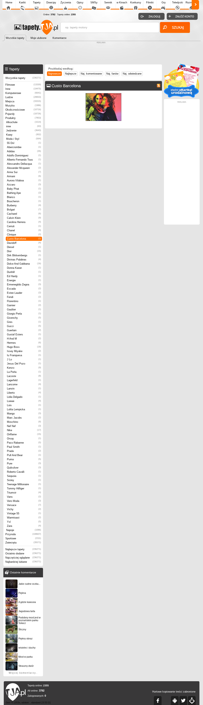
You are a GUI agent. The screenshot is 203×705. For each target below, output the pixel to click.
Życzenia (65, 2)
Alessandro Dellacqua (24, 163)
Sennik (108, 2)
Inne (23, 88)
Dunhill (24, 272)
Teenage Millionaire (24, 484)
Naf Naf (24, 426)
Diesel (24, 247)
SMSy (94, 2)
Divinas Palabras (24, 259)
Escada (24, 288)
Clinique (24, 234)
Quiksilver (24, 467)
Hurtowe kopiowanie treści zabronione (173, 691)
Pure (24, 463)
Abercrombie (24, 147)
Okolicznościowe (23, 109)
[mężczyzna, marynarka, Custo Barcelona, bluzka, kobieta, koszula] (103, 94)
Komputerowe (23, 93)
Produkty (23, 118)
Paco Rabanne (24, 442)
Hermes (24, 342)
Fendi (24, 297)
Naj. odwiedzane (132, 73)
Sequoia (24, 475)
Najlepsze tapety (23, 549)
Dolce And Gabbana (24, 263)
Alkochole (23, 122)
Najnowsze (54, 73)
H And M (24, 338)
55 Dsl (24, 143)
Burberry (24, 205)
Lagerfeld (24, 380)
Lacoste (24, 376)
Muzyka (23, 105)
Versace (24, 505)
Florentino (24, 301)
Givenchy (24, 317)
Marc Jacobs (24, 417)
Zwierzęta (23, 542)
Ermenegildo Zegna (24, 284)
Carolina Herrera (24, 222)
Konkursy (135, 2)
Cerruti (24, 226)
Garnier (24, 305)
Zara (24, 525)
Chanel (24, 230)
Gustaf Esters (24, 334)
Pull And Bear (24, 455)
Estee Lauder (24, 292)
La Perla (24, 371)
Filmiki (150, 2)
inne (23, 126)
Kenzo (24, 367)
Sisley (24, 480)
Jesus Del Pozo (24, 363)
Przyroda (23, 534)
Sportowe (23, 538)
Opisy (80, 2)
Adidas (24, 151)
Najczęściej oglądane (23, 557)
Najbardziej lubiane (23, 561)
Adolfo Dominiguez (24, 155)
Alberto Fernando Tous (24, 159)
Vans (24, 496)
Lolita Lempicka (24, 409)
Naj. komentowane (91, 73)
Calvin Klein (24, 217)
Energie (24, 280)
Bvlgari (24, 209)
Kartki (22, 2)
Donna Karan (24, 267)
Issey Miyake (24, 351)
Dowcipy (51, 2)
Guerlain (24, 330)
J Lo (24, 359)
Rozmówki (191, 2)
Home (9, 2)
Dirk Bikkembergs (24, 255)
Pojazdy (23, 113)
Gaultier (24, 309)
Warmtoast (24, 517)
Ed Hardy (24, 276)
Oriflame (24, 434)
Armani (24, 176)
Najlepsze (70, 73)
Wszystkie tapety (23, 78)
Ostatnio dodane (23, 553)
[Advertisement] (101, 53)
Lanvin (24, 388)
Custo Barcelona (24, 238)
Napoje (23, 530)
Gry (164, 2)
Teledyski (177, 2)
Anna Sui (24, 172)
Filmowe (23, 84)
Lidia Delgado (24, 396)
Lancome (24, 384)
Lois (24, 405)
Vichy (24, 509)
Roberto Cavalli (24, 471)
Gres (24, 321)
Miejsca (23, 101)
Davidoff (24, 242)
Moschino (24, 421)
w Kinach (122, 2)
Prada (24, 451)
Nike (24, 430)
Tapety (37, 2)
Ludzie (23, 97)
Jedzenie (23, 130)
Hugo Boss (24, 346)
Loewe (24, 401)
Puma (24, 459)
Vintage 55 (24, 513)
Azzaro (24, 184)
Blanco (24, 197)
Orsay (24, 438)
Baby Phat (24, 188)
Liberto (24, 392)
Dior (24, 251)
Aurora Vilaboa (24, 180)
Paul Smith (24, 446)
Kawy (23, 134)
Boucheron (24, 201)
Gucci (24, 326)
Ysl (24, 521)
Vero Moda (24, 500)
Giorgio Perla (24, 313)
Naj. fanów (112, 73)
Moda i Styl (23, 138)
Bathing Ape (24, 192)
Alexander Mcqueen (24, 167)
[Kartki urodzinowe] (182, 96)
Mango (24, 413)
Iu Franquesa (24, 355)
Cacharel (24, 213)
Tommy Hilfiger (24, 488)
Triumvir (24, 492)
